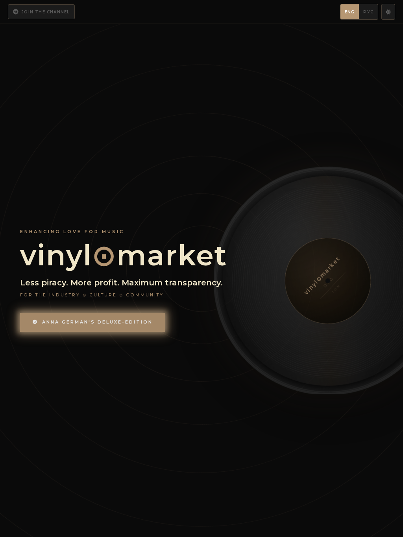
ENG (350, 12)
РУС (368, 12)
